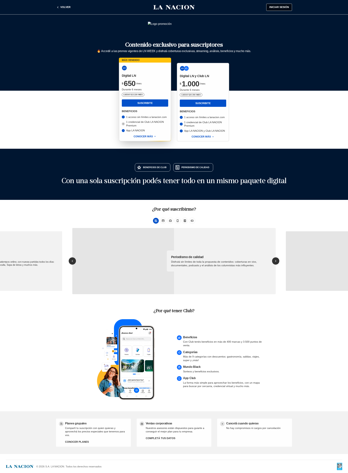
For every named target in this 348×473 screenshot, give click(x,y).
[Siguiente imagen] (275, 261)
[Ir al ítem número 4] (178, 221)
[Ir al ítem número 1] (156, 221)
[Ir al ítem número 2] (163, 221)
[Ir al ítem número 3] (170, 221)
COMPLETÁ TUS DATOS (160, 438)
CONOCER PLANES (77, 441)
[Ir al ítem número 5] (185, 221)
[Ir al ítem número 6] (192, 221)
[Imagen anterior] (72, 261)
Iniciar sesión (279, 7)
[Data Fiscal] (339, 466)
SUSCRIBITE (145, 103)
